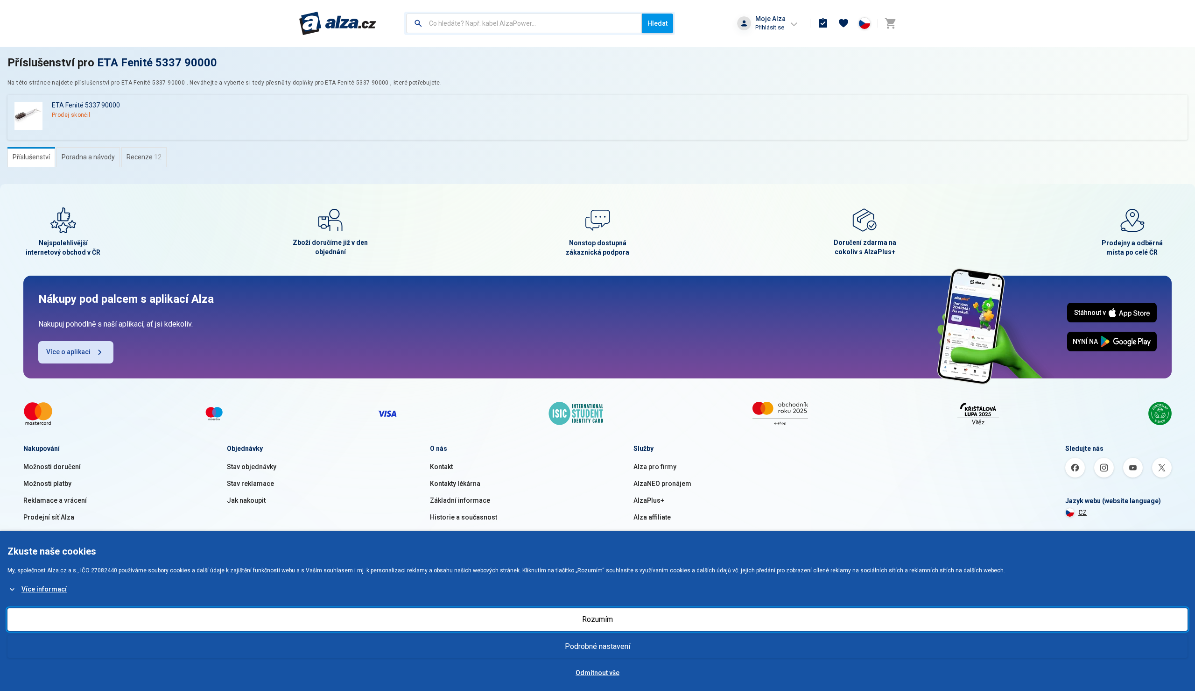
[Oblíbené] (843, 23)
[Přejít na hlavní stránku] (337, 23)
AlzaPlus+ (648, 500)
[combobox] (524, 23)
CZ (1082, 512)
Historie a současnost (463, 517)
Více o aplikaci (68, 352)
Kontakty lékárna (455, 483)
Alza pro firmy (654, 466)
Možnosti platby (47, 483)
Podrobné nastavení (597, 646)
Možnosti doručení (52, 466)
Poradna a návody (88, 157)
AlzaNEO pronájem (662, 483)
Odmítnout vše (597, 673)
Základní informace (460, 500)
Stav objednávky (251, 466)
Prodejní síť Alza (48, 517)
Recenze (144, 157)
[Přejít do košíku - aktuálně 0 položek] (890, 23)
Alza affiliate (652, 517)
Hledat (657, 23)
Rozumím (597, 619)
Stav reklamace (250, 483)
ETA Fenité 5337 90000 (157, 62)
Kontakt (441, 466)
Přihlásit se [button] (769, 27)
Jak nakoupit (246, 500)
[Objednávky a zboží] (823, 23)
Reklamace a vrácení (55, 500)
